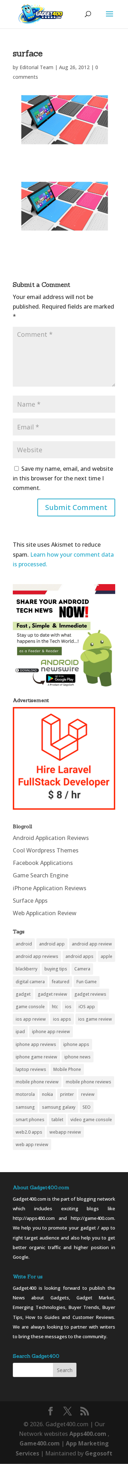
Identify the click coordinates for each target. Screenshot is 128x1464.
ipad (20, 1032)
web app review (32, 1144)
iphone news (77, 1057)
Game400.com (40, 1443)
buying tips (55, 969)
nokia (47, 1094)
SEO (86, 1107)
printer (67, 1094)
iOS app (87, 1007)
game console (30, 1007)
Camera (82, 969)
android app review (92, 944)
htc (55, 1007)
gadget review (52, 994)
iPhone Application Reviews (49, 888)
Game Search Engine (40, 875)
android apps (79, 956)
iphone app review (51, 1032)
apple (106, 956)
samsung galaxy (58, 1107)
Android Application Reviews (51, 838)
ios (68, 1007)
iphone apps (76, 1044)
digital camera (30, 982)
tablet (57, 1120)
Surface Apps (30, 900)
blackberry (26, 969)
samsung (25, 1107)
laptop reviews (31, 1069)
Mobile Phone (67, 1069)
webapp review (65, 1132)
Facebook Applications (43, 863)
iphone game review (36, 1057)
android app (52, 944)
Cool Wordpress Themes (46, 850)
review (88, 1094)
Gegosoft (98, 1453)
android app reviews (37, 956)
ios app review (31, 1019)
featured (60, 982)
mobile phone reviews (88, 1082)
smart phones (30, 1120)
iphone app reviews (36, 1044)
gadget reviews (90, 994)
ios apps (62, 1019)
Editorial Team (36, 67)
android (24, 944)
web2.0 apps (29, 1132)
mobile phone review (37, 1082)
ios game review (95, 1019)
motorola (25, 1094)
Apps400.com (87, 1434)
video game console (91, 1120)
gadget (23, 994)
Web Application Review (44, 913)
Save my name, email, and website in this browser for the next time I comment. (63, 478)
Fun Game (86, 982)
